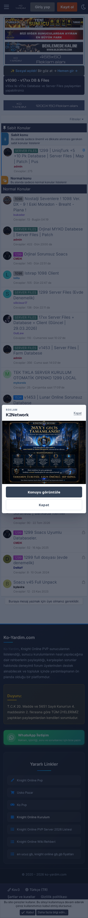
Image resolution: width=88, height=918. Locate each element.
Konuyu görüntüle (44, 492)
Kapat (78, 413)
